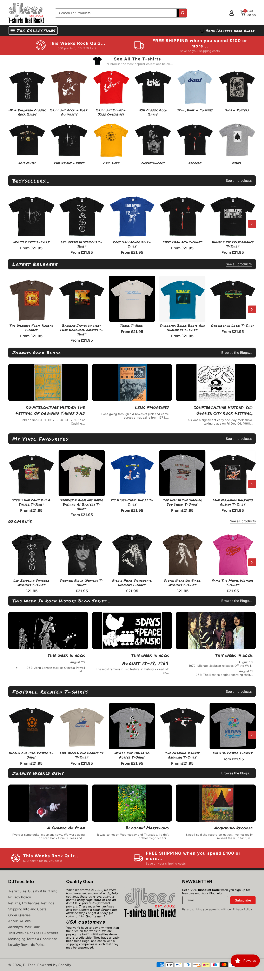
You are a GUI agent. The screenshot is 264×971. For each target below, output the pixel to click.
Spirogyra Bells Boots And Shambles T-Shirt (182, 327)
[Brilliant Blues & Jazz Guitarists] (111, 85)
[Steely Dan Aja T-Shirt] (182, 215)
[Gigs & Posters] (236, 85)
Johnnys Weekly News (38, 773)
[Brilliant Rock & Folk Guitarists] (69, 85)
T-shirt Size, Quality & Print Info (33, 891)
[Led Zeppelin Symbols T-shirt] (82, 215)
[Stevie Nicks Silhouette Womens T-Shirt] (132, 554)
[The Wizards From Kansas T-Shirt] (31, 299)
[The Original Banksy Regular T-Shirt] (182, 726)
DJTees (29, 965)
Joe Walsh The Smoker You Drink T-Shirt (182, 502)
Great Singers (153, 163)
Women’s (20, 521)
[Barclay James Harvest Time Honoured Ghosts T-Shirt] (82, 299)
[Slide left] (12, 224)
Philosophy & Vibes (69, 163)
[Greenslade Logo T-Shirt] (233, 299)
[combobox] (116, 13)
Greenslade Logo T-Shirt (232, 325)
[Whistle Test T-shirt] (31, 215)
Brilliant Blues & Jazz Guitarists (111, 112)
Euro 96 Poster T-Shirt (233, 753)
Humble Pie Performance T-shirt (233, 244)
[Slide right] (252, 224)
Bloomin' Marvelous (147, 828)
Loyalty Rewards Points (27, 945)
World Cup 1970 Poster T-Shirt (31, 755)
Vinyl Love (111, 163)
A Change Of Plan (66, 828)
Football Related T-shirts (50, 691)
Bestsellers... (31, 180)
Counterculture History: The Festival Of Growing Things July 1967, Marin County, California (50, 410)
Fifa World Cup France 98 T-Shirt (82, 755)
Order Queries (19, 915)
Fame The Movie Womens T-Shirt (232, 582)
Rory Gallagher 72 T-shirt (132, 244)
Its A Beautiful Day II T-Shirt (132, 502)
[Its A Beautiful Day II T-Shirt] (132, 473)
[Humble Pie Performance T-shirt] (233, 215)
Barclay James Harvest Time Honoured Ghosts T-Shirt (81, 329)
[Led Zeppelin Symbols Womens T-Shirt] (31, 554)
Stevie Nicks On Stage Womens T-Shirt (182, 582)
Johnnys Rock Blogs (36, 352)
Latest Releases (35, 264)
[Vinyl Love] (111, 138)
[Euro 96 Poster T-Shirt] (233, 726)
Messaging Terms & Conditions (32, 939)
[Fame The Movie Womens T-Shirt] (233, 554)
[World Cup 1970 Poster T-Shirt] (31, 726)
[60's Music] (27, 138)
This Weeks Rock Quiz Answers (33, 933)
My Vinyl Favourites (40, 438)
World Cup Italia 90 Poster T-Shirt (132, 755)
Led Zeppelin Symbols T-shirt (82, 244)
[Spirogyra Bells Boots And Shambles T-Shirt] (182, 299)
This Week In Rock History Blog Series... (61, 600)
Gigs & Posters (237, 110)
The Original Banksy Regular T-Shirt (182, 755)
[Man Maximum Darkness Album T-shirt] (233, 473)
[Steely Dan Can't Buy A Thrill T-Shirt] (31, 473)
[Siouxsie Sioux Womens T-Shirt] (82, 554)
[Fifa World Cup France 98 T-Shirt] (82, 726)
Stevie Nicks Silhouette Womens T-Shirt (132, 582)
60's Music (27, 163)
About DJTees (19, 921)
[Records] (194, 138)
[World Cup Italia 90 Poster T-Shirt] (132, 726)
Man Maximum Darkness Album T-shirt (233, 502)
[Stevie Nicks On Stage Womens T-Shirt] (182, 554)
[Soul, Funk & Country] (194, 85)
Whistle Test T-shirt (31, 242)
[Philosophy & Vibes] (69, 138)
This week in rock (66, 655)
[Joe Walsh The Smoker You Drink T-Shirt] (182, 473)
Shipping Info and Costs (27, 909)
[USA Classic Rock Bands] (152, 85)
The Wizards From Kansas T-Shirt (31, 327)
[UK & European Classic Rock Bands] (27, 85)
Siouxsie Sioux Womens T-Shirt (82, 582)
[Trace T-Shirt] (132, 299)
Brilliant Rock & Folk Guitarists (69, 112)
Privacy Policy (19, 897)
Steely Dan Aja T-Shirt (182, 242)
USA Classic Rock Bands (153, 112)
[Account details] (231, 13)
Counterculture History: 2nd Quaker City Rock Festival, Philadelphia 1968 (223, 410)
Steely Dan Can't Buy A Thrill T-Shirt (31, 502)
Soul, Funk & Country (194, 110)
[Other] (236, 138)
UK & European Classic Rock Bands (27, 112)
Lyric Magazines (152, 407)
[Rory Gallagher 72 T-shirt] (132, 215)
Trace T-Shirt (132, 325)
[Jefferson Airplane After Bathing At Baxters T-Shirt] (82, 473)
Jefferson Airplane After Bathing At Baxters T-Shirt (81, 504)
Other (237, 163)
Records (195, 163)
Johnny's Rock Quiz (24, 927)
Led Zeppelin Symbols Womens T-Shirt (31, 582)
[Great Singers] (152, 138)
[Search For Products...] (183, 13)
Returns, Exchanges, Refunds (31, 903)
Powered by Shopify (54, 965)
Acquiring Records (233, 828)
